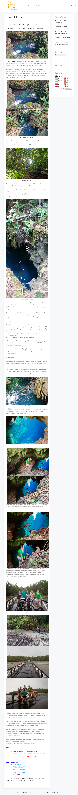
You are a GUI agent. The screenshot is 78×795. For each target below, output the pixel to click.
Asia (12, 778)
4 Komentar (40, 28)
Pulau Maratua (17, 764)
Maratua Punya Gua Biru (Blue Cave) (21, 25)
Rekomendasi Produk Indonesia (36, 5)
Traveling (19, 780)
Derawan (24, 28)
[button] (75, 5)
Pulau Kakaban (19, 770)
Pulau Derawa (18, 767)
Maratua (13, 780)
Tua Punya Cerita (11, 5)
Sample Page (58, 65)
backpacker (17, 778)
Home (24, 5)
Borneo (24, 778)
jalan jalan (30, 778)
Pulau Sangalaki (19, 772)
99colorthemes (57, 792)
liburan (8, 780)
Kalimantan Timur (31, 28)
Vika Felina (10, 28)
